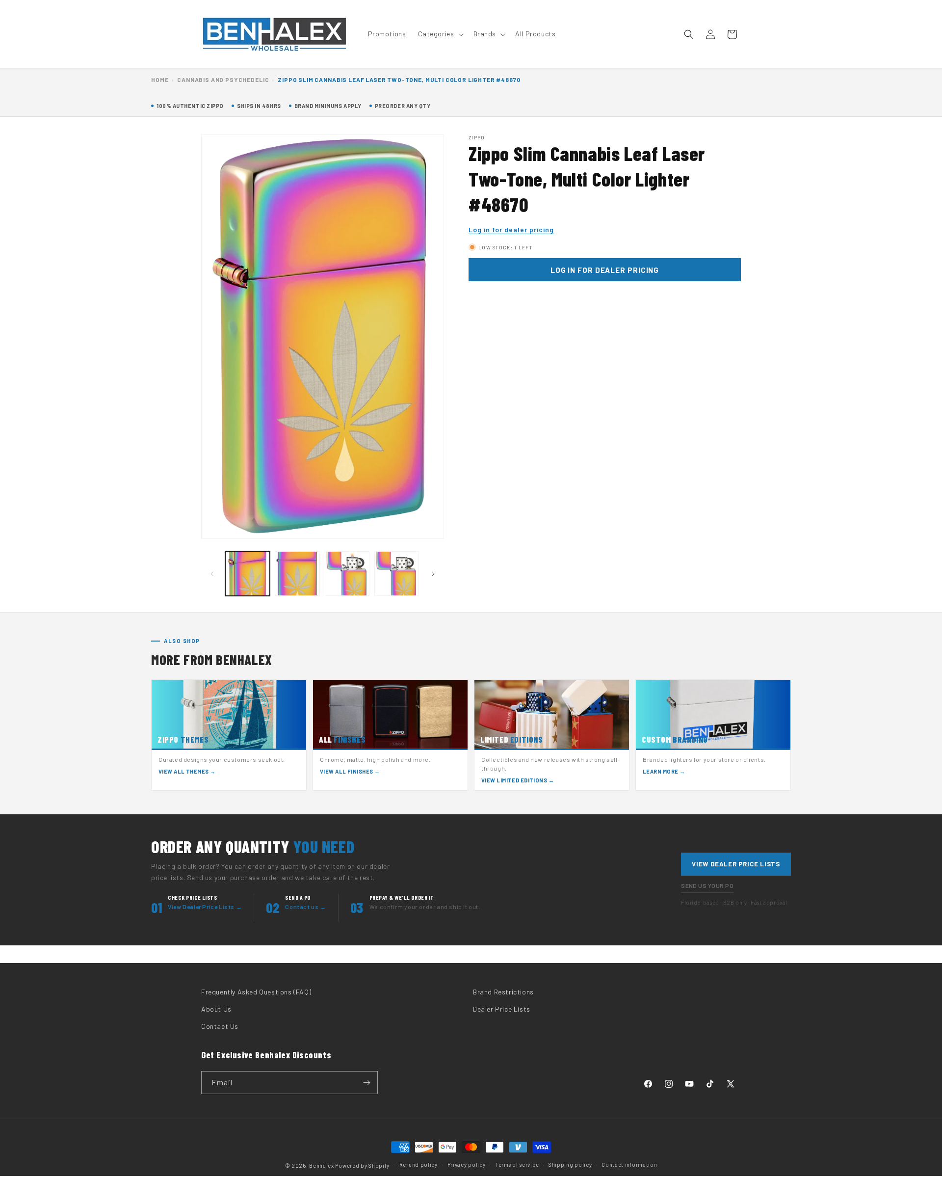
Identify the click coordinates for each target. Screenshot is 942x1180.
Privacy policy (466, 1164)
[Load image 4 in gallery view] (396, 573)
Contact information (629, 1164)
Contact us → (305, 906)
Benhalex (321, 1165)
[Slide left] (212, 574)
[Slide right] (433, 574)
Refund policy (418, 1164)
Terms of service (517, 1164)
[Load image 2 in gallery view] (297, 573)
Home (159, 79)
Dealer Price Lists (501, 1009)
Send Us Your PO (707, 885)
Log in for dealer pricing (511, 229)
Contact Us (219, 1026)
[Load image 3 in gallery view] (347, 573)
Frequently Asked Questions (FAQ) (256, 992)
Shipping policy (570, 1164)
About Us (216, 1009)
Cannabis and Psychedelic (223, 79)
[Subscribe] (366, 1082)
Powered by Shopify (362, 1165)
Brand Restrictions (503, 992)
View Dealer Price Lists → (205, 906)
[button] (440, 34)
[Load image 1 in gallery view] (247, 573)
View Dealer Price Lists (736, 864)
